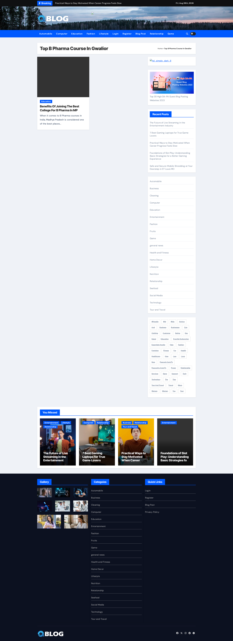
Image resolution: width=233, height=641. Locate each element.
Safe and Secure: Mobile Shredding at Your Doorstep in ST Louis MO (171, 167)
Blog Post (141, 33)
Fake (171, 345)
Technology (155, 302)
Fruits (153, 231)
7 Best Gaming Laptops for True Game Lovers (93, 456)
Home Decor (156, 259)
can (185, 327)
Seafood (154, 288)
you (174, 391)
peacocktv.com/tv (159, 368)
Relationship (157, 33)
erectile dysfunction (181, 339)
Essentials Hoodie (158, 345)
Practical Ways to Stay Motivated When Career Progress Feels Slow (170, 144)
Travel (170, 385)
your (182, 391)
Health (183, 351)
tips (174, 379)
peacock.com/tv (166, 362)
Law (174, 356)
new (153, 362)
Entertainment (157, 217)
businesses (175, 327)
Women (165, 391)
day (186, 333)
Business (154, 188)
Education (77, 33)
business (163, 327)
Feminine (155, 351)
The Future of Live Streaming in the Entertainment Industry (167, 124)
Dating (177, 333)
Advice (182, 322)
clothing (155, 333)
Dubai (154, 339)
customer (166, 333)
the (166, 379)
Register (127, 33)
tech (184, 374)
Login (116, 33)
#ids (172, 322)
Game (171, 33)
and (153, 327)
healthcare (156, 356)
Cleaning (154, 195)
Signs (165, 374)
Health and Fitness (159, 252)
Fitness (166, 351)
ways (180, 385)
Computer (61, 33)
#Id (164, 322)
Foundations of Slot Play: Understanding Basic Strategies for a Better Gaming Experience (170, 156)
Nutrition (154, 274)
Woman (154, 391)
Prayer (173, 368)
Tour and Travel (157, 309)
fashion (181, 345)
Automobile (45, 33)
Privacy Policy (152, 512)
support (175, 374)
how (166, 356)
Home (160, 48)
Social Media (156, 295)
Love (183, 356)
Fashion (91, 33)
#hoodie (155, 322)
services (155, 374)
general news (156, 245)
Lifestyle (104, 33)
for (175, 351)
